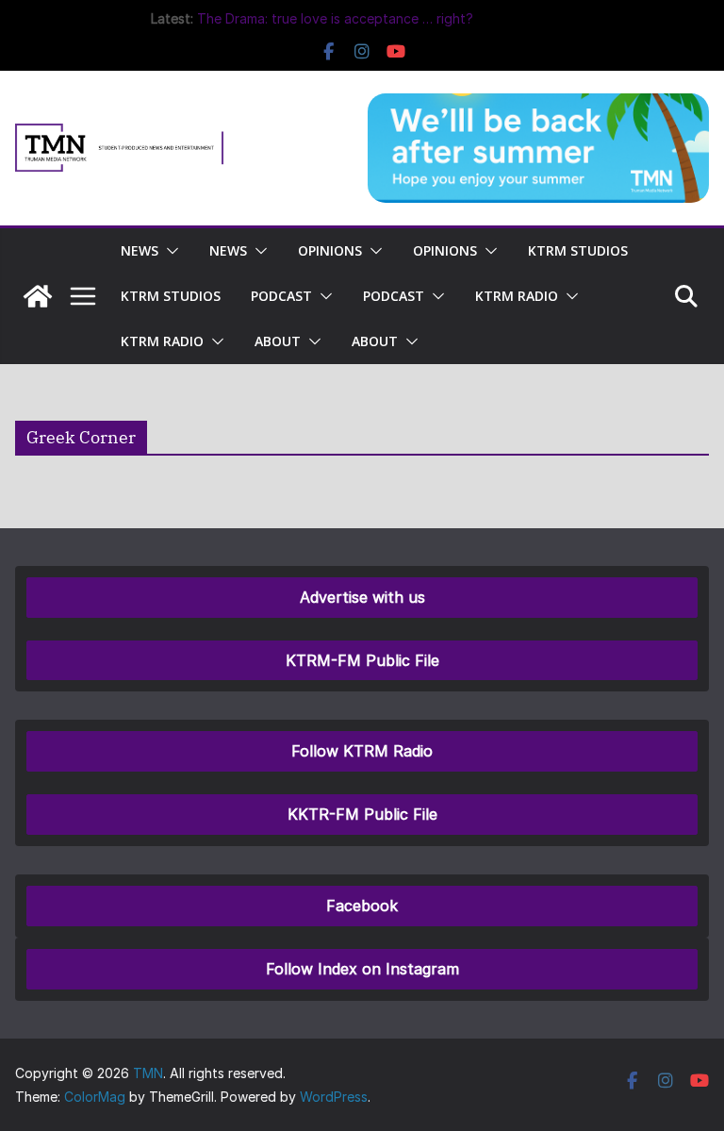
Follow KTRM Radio (362, 750)
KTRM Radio (516, 296)
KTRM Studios (578, 250)
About (278, 341)
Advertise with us (362, 597)
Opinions (330, 250)
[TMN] (37, 296)
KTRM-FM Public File (362, 660)
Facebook (362, 905)
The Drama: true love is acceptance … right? (335, 18)
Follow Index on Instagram (362, 968)
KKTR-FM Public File (362, 814)
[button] (168, 251)
